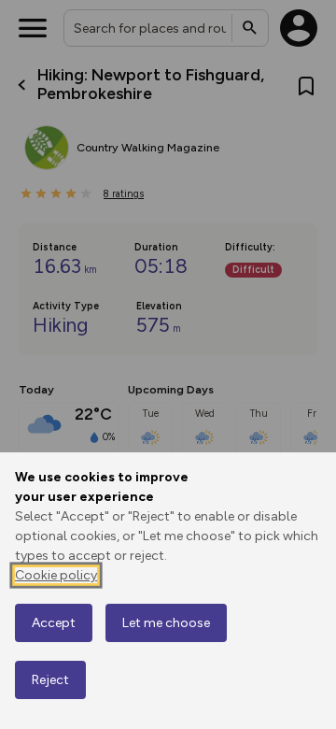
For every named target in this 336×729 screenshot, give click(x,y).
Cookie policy (56, 575)
